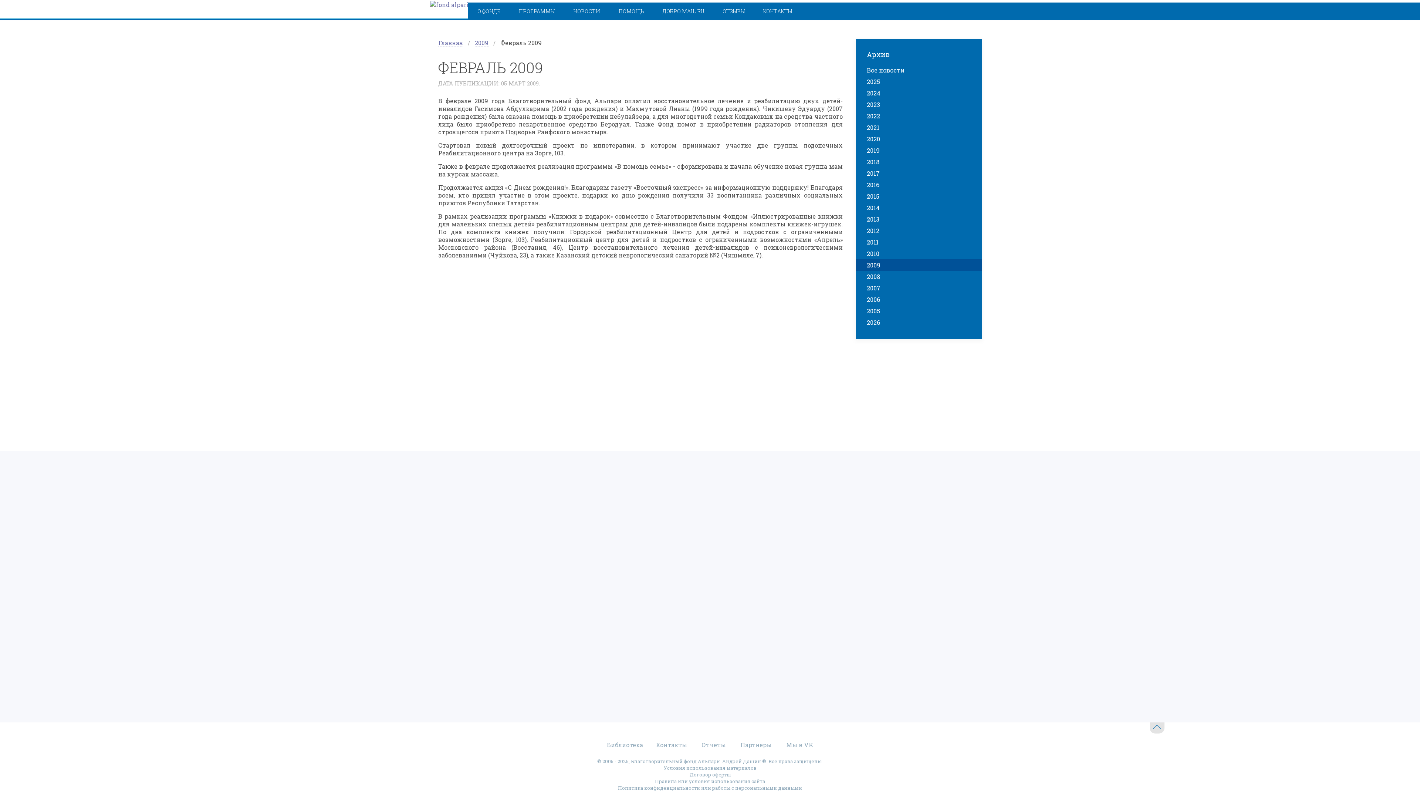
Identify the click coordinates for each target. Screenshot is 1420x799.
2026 (873, 322)
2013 (873, 219)
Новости (586, 11)
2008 (873, 276)
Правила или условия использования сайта (710, 781)
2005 (873, 311)
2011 (873, 242)
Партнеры (756, 745)
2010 (873, 253)
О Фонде (488, 11)
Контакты (777, 11)
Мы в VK (800, 745)
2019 (873, 150)
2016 (873, 185)
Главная (450, 43)
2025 (873, 81)
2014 (873, 208)
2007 (873, 288)
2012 (873, 231)
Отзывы (734, 11)
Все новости (886, 70)
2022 (873, 116)
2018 (873, 162)
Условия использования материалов (710, 768)
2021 (873, 127)
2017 (873, 173)
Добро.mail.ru (683, 11)
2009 (481, 43)
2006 (873, 299)
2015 (873, 196)
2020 (873, 139)
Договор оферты (710, 774)
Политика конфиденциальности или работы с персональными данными (710, 788)
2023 (873, 104)
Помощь (631, 11)
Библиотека (625, 745)
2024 (873, 93)
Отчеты (713, 745)
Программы (537, 11)
